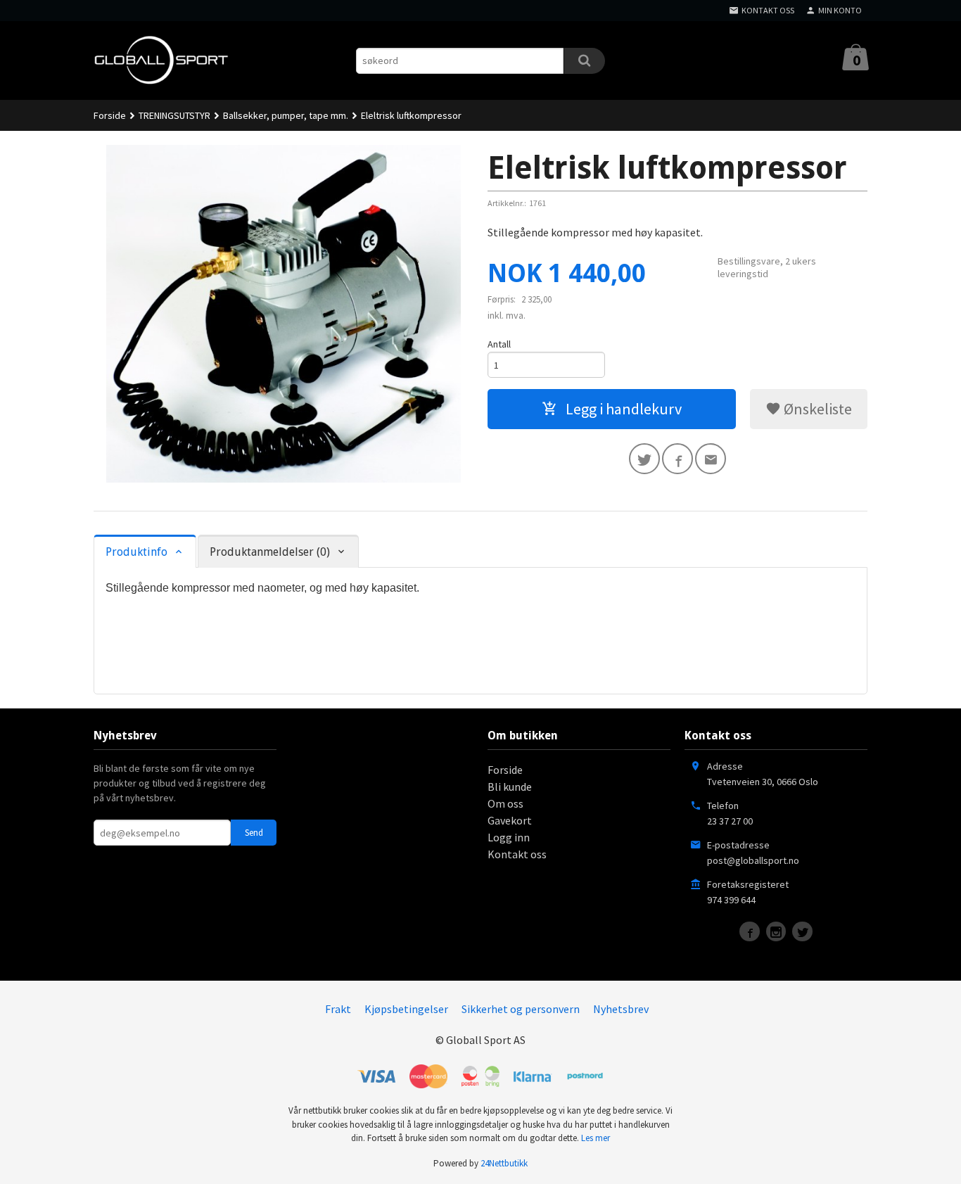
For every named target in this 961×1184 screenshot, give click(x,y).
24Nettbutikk (504, 1163)
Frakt (338, 1009)
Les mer (595, 1138)
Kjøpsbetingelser (406, 1009)
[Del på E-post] (710, 458)
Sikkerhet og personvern (521, 1009)
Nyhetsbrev (621, 1009)
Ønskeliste (816, 409)
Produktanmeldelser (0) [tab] (270, 552)
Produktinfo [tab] (136, 552)
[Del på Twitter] (644, 458)
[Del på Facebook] (677, 458)
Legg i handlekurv (622, 409)
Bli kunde (510, 786)
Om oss (505, 803)
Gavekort (510, 820)
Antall (499, 344)
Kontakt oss (517, 854)
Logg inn (509, 837)
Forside (110, 115)
